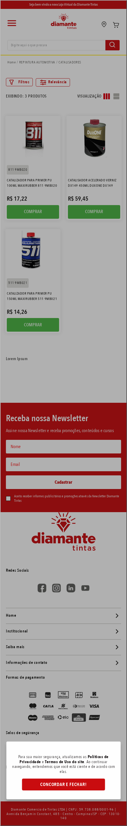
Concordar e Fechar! (63, 784)
